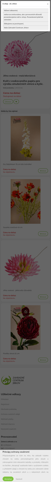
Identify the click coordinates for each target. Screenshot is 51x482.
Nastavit (19, 479)
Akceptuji (8, 479)
